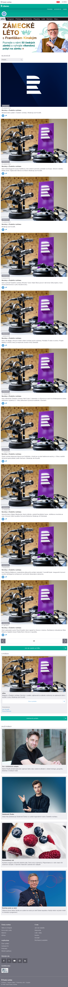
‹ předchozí (3, 641)
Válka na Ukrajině (6, 928)
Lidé (43, 19)
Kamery (65, 9)
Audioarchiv (57, 9)
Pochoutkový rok (8, 860)
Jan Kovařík (5, 709)
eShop (3, 935)
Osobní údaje (11, 982)
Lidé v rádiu (38, 933)
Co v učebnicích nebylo (10, 766)
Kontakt (37, 938)
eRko (4, 693)
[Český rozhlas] (6, 2)
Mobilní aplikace (6, 951)
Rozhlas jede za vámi (9, 908)
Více (56, 19)
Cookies (3, 982)
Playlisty (37, 19)
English (28, 982)
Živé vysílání (5, 943)
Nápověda (38, 930)
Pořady (18, 19)
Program (49, 9)
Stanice (3, 933)
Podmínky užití (21, 982)
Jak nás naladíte (40, 928)
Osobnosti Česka (8, 814)
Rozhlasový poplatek (41, 940)
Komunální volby (6, 930)
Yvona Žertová (6, 711)
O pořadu (5, 654)
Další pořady (6, 726)
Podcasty (4, 948)
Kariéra (37, 935)
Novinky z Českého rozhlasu (11, 110)
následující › (65, 641)
